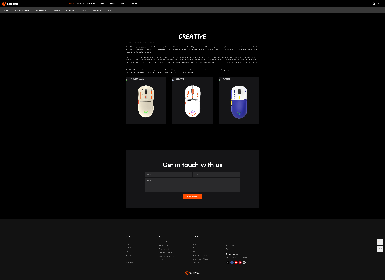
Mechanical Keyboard (22, 10)
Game (194, 244)
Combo (110, 10)
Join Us (161, 260)
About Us (129, 252)
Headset (57, 10)
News (127, 259)
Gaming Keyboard (41, 10)
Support (128, 255)
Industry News (231, 245)
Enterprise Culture (165, 249)
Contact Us (129, 263)
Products (128, 248)
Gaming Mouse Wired (199, 255)
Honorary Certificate (166, 253)
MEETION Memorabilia (166, 256)
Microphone (70, 10)
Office (194, 248)
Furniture (84, 10)
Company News (231, 242)
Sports (194, 252)
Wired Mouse (196, 263)
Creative (152, 42)
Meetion (128, 42)
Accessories (97, 10)
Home (127, 244)
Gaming (136, 42)
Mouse (6, 10)
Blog (227, 249)
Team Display (163, 245)
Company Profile (164, 242)
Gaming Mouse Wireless (200, 259)
